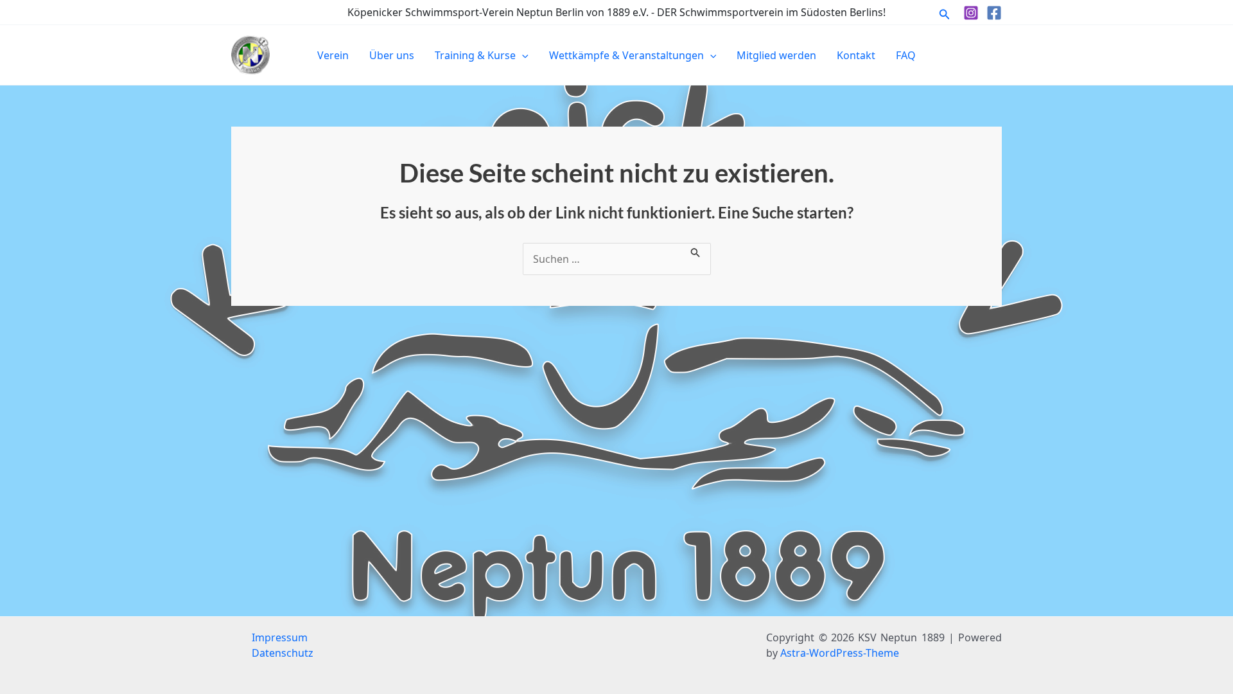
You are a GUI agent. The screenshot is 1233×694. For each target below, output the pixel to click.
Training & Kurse (475, 55)
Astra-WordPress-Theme (839, 653)
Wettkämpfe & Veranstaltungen (626, 55)
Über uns (391, 55)
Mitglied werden (776, 55)
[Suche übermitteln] (695, 250)
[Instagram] (971, 13)
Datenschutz (282, 653)
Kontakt (856, 55)
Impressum (280, 637)
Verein (333, 55)
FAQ (906, 55)
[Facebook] (994, 13)
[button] (944, 12)
